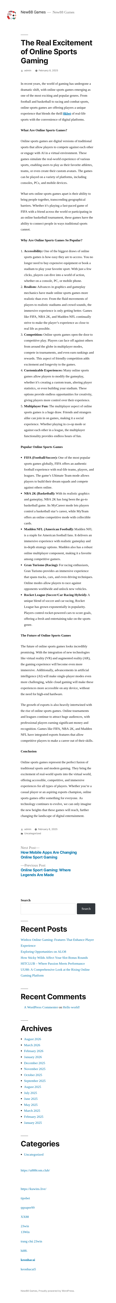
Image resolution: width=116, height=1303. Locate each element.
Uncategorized (32, 833)
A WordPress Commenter (41, 1007)
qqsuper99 (28, 1207)
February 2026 (33, 1051)
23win (25, 1226)
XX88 (25, 1217)
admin (27, 70)
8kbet (67, 113)
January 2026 (33, 1057)
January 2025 (33, 1123)
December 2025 (34, 1063)
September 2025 (35, 1081)
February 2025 (33, 1117)
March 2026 (32, 1045)
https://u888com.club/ (35, 1170)
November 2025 (34, 1069)
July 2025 (30, 1093)
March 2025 (32, 1111)
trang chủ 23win (31, 1241)
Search (26, 900)
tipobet (25, 1198)
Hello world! (71, 1007)
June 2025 (31, 1099)
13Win (25, 1232)
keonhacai (28, 1260)
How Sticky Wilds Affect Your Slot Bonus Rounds (54, 958)
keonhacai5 (28, 1269)
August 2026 (32, 1039)
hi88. (24, 1251)
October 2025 (33, 1075)
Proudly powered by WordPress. (56, 1290)
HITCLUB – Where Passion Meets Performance (53, 963)
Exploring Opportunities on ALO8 (43, 952)
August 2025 (32, 1087)
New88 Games (33, 12)
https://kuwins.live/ (33, 1189)
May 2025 (31, 1105)
